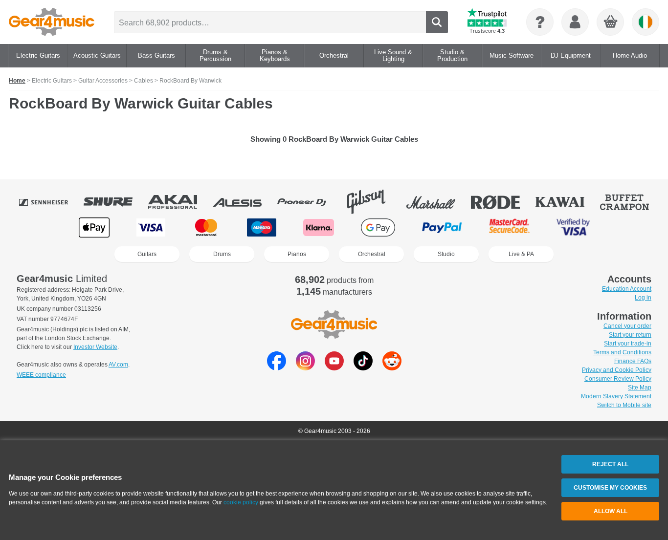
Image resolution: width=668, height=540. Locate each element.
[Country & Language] (645, 22)
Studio (446, 254)
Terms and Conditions (622, 352)
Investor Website (95, 347)
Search (437, 22)
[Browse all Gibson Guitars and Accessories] (373, 202)
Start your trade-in (627, 343)
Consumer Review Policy (617, 378)
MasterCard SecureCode (509, 227)
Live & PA (521, 254)
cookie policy (240, 502)
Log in (643, 297)
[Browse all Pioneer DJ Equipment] (308, 202)
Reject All (610, 464)
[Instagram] (305, 368)
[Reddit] (391, 368)
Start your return (630, 334)
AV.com (118, 364)
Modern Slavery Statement (616, 396)
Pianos (297, 254)
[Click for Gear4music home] (51, 22)
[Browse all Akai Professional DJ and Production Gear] (179, 202)
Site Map (639, 387)
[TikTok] (363, 368)
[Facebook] (276, 368)
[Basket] (610, 22)
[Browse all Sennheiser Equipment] (50, 202)
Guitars (146, 254)
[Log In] (575, 22)
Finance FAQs (632, 361)
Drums (222, 254)
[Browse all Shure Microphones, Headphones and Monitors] (115, 202)
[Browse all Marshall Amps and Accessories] (437, 202)
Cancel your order (627, 326)
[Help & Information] (540, 22)
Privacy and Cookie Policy (616, 370)
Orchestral (371, 254)
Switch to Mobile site (624, 405)
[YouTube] (334, 368)
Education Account (626, 288)
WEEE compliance (41, 374)
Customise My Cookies (610, 487)
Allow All (610, 511)
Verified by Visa (573, 227)
